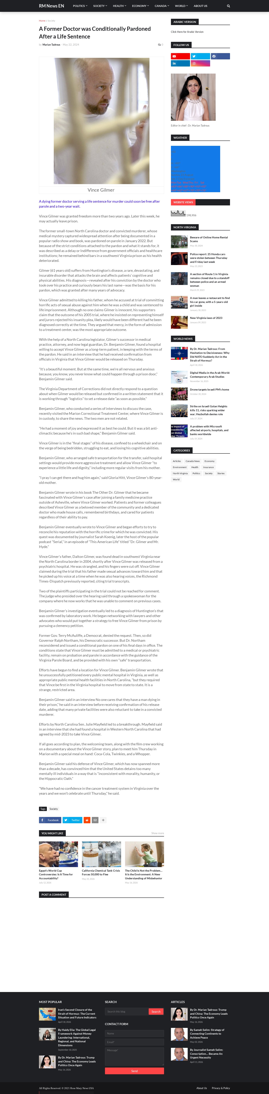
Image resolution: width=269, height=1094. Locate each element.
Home (42, 20)
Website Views (183, 202)
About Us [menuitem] (200, 5)
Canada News (193, 461)
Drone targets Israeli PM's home (209, 389)
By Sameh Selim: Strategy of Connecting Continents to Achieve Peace (207, 1033)
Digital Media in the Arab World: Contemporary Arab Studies (210, 374)
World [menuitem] (180, 5)
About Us (202, 1088)
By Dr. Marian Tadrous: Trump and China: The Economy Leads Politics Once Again (77, 1061)
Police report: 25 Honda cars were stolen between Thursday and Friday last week (208, 257)
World (176, 479)
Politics (196, 473)
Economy (209, 461)
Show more (157, 833)
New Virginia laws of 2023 (206, 317)
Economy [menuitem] (139, 5)
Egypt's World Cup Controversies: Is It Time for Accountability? (56, 874)
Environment (179, 467)
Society (51, 20)
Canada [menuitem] (161, 5)
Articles (177, 461)
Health (194, 467)
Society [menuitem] (99, 5)
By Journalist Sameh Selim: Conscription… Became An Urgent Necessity (206, 1053)
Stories (220, 473)
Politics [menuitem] (79, 5)
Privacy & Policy (221, 1088)
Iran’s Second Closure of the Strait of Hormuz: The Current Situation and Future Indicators (77, 1013)
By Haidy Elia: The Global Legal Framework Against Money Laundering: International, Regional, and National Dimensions (77, 1037)
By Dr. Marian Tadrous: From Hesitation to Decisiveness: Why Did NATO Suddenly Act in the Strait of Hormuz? (209, 354)
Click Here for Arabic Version (187, 31)
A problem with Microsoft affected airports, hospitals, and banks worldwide (209, 430)
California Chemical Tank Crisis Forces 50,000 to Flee (101, 872)
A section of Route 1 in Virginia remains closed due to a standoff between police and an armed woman (209, 279)
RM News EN (51, 5)
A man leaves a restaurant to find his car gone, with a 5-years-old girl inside (210, 301)
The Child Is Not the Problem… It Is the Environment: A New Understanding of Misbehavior (143, 874)
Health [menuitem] (118, 5)
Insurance (208, 467)
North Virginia (180, 473)
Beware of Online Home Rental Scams (209, 239)
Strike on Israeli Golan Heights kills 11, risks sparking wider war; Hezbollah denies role (208, 410)
